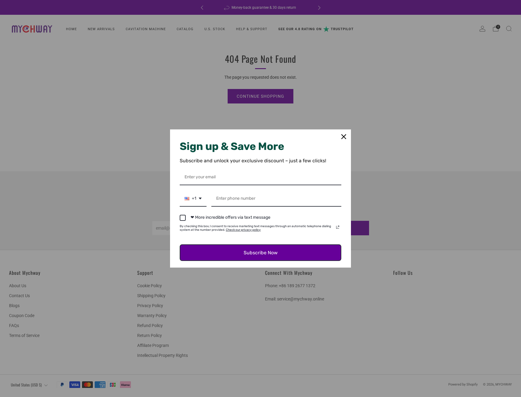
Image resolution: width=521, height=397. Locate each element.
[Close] (343, 136)
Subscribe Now (261, 253)
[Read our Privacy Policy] (337, 227)
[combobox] (193, 199)
